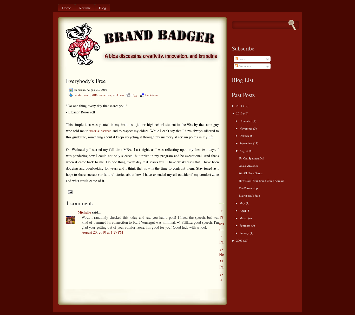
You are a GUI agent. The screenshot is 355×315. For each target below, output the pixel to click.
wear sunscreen (100, 130)
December (246, 121)
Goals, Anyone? (248, 166)
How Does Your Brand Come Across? (261, 181)
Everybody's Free (86, 81)
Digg (134, 95)
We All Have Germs (250, 173)
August (244, 151)
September (246, 143)
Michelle (84, 212)
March (244, 218)
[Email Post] (69, 191)
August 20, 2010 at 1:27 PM (102, 232)
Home (66, 7)
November (246, 128)
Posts (241, 59)
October (245, 136)
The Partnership (248, 188)
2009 (239, 240)
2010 (239, 113)
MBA (94, 95)
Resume (85, 7)
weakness (118, 95)
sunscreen (105, 95)
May (243, 203)
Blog (102, 7)
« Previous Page (221, 229)
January (245, 233)
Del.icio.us (151, 95)
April (243, 211)
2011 (239, 106)
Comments (244, 66)
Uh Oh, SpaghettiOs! (251, 158)
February (245, 225)
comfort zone (82, 95)
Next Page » (221, 267)
